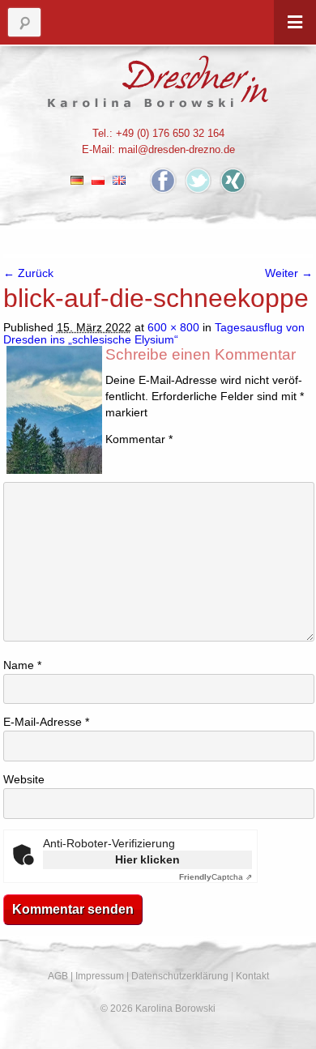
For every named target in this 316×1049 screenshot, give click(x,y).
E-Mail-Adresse (46, 722)
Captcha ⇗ (215, 876)
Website (24, 780)
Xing (233, 180)
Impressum (99, 976)
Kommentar (139, 439)
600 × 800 (173, 328)
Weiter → (289, 273)
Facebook (163, 180)
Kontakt (252, 976)
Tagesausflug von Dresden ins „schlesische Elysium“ (154, 334)
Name (22, 665)
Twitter (198, 180)
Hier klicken (147, 859)
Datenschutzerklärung (179, 976)
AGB (58, 976)
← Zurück (28, 273)
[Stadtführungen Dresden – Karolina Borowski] (158, 81)
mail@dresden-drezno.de (176, 149)
